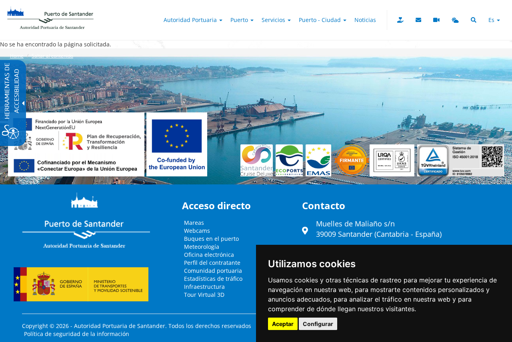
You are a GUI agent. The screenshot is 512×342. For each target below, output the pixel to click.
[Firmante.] (320, 160)
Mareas (194, 222)
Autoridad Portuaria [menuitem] (191, 20)
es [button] (492, 20)
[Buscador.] (473, 20)
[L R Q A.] (352, 160)
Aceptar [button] (283, 323)
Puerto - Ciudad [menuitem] (320, 20)
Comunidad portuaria (213, 270)
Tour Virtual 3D (204, 294)
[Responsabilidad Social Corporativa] (400, 20)
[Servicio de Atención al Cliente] (418, 20)
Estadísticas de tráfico (213, 278)
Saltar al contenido (52, 55)
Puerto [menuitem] (240, 20)
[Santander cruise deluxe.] (258, 160)
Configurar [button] (318, 323)
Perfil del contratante (212, 262)
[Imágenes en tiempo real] (436, 20)
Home (17, 55)
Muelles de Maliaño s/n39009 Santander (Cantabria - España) (379, 229)
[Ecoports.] (291, 160)
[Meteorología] (455, 20)
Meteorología (201, 246)
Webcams (197, 230)
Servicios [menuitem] (274, 20)
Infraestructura (204, 286)
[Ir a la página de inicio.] (50, 10)
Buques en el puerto (211, 238)
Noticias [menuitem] (365, 20)
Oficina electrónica (209, 254)
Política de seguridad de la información (76, 334)
